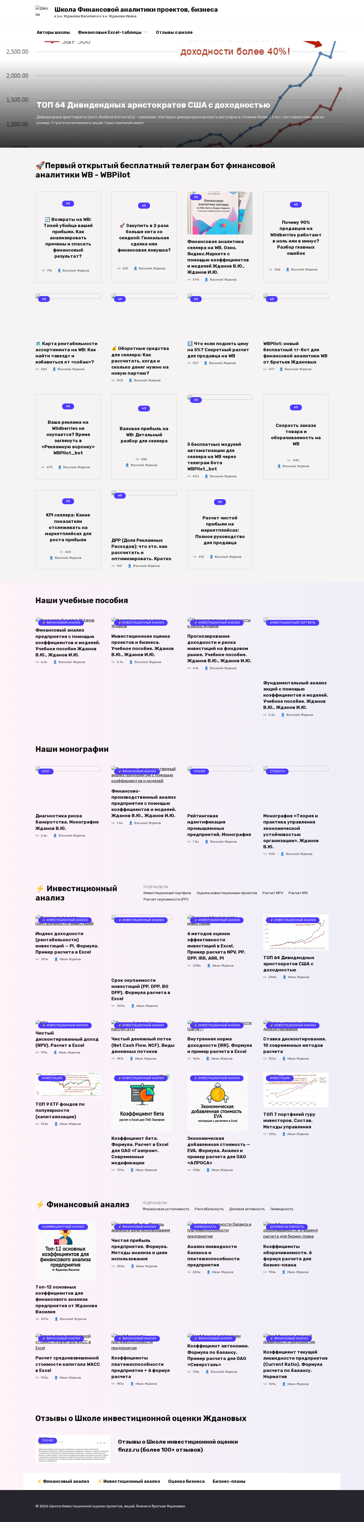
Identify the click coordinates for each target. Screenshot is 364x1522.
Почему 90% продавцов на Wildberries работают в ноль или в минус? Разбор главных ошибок (296, 238)
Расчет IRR (298, 893)
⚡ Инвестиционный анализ (128, 1481)
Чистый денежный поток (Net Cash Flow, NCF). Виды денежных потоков (143, 1045)
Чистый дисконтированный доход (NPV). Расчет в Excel (67, 1039)
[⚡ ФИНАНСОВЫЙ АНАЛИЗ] (144, 780)
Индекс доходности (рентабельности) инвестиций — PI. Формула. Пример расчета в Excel (67, 943)
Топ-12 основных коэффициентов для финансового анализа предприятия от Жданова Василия (66, 1299)
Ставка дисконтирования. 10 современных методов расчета (294, 1045)
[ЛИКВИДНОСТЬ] (220, 1236)
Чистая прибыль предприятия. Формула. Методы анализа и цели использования (139, 1249)
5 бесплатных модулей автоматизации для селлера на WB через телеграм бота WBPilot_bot (214, 456)
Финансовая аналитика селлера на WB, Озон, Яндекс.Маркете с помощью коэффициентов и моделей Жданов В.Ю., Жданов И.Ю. (218, 257)
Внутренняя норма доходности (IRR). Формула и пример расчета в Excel (219, 1045)
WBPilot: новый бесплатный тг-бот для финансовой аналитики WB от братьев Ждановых (295, 352)
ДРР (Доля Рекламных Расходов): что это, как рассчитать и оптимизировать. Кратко (141, 549)
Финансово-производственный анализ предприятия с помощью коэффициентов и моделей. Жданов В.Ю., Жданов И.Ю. (143, 803)
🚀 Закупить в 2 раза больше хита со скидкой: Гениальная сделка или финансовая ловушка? (144, 238)
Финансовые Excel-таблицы (109, 32)
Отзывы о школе (174, 32)
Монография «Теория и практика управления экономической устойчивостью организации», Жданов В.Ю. (291, 831)
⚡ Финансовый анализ (63, 1481)
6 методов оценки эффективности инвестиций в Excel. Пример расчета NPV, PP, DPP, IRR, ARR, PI (216, 946)
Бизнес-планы (229, 1481)
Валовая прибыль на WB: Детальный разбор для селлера (144, 434)
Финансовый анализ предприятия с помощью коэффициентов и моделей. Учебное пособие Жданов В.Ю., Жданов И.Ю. (67, 642)
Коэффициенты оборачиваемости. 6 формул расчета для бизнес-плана (287, 1255)
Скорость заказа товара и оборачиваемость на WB (296, 434)
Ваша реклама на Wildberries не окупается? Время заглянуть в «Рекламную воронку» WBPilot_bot (68, 437)
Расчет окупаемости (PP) (166, 899)
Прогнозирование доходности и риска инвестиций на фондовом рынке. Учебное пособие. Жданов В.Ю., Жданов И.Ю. (219, 648)
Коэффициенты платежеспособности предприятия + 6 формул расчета (140, 1367)
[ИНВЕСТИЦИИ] (68, 1094)
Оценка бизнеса (186, 1481)
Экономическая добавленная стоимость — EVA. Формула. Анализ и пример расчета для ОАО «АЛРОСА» (218, 1150)
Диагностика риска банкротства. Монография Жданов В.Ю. (67, 822)
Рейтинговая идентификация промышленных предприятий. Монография (219, 825)
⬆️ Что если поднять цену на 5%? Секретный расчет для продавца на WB (218, 349)
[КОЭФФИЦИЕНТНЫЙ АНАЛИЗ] (65, 1276)
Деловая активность (247, 1209)
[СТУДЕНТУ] (296, 806)
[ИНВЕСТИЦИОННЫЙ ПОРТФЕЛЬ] (290, 672)
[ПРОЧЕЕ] (220, 806)
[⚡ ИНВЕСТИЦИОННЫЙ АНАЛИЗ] (141, 970)
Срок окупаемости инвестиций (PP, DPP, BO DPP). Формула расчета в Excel (140, 989)
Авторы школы (53, 32)
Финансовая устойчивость (166, 1209)
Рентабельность (209, 1209)
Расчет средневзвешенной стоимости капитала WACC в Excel (67, 1364)
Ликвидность (281, 1209)
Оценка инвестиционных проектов (227, 893)
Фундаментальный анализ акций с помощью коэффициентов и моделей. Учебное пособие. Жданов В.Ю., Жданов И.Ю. (295, 695)
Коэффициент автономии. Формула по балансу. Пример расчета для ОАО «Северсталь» (218, 1355)
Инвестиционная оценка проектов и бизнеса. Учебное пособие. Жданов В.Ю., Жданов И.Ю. (142, 645)
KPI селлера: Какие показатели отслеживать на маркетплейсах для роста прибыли (68, 527)
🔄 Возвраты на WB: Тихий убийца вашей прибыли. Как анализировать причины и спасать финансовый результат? (68, 238)
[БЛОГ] (68, 806)
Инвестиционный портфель (167, 893)
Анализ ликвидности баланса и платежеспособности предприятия (213, 1255)
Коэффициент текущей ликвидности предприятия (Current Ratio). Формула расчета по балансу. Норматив (295, 1364)
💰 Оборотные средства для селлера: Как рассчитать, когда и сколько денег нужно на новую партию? (140, 361)
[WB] (220, 231)
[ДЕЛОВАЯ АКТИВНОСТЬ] (296, 1236)
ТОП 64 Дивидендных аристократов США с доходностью (288, 963)
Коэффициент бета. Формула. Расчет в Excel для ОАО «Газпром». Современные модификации (139, 1150)
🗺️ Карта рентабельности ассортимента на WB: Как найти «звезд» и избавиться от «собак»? (66, 352)
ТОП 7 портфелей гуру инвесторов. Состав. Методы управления (289, 1120)
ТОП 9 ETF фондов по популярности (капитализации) (60, 1110)
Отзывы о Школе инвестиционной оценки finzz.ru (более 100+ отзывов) (178, 1445)
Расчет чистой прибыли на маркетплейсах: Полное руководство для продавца (220, 530)
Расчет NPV (272, 893)
